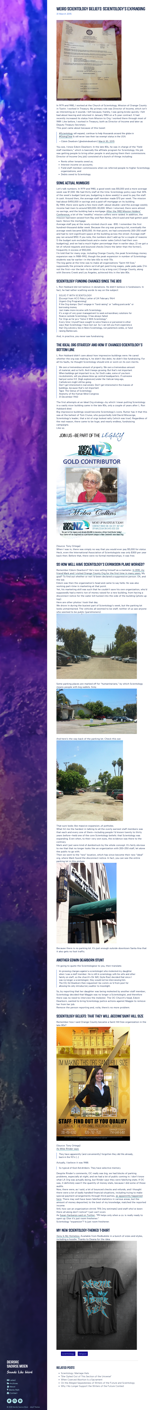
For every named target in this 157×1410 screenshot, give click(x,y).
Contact (13, 1393)
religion (83, 1353)
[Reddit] (20, 1401)
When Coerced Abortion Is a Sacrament (81, 1379)
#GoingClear (66, 136)
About (12, 1386)
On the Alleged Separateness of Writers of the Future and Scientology (98, 1382)
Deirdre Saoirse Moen (17, 1364)
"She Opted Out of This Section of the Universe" (86, 1376)
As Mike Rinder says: (67, 1148)
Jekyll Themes (35, 1407)
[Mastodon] (9, 1401)
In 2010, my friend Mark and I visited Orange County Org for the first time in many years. (100, 572)
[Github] (14, 1401)
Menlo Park (13, 1390)
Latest (12, 1380)
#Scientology (66, 133)
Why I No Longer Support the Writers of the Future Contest (92, 1386)
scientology (68, 1353)
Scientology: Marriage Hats (75, 1373)
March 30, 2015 (106, 141)
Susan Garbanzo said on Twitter (77, 1215)
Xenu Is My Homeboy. (68, 1236)
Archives (13, 1383)
